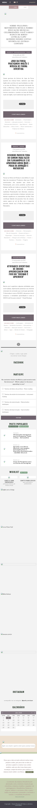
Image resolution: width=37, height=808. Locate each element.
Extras (25, 41)
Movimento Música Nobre (18, 28)
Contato (18, 44)
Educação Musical (18, 30)
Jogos (28, 52)
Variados (15, 146)
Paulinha (22, 26)
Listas (27, 39)
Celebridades (11, 32)
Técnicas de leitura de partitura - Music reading (18, 389)
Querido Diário (14, 39)
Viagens (22, 146)
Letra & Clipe (18, 37)
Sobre (13, 26)
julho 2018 (18, 713)
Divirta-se (14, 41)
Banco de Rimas (18, 35)
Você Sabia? (26, 32)
